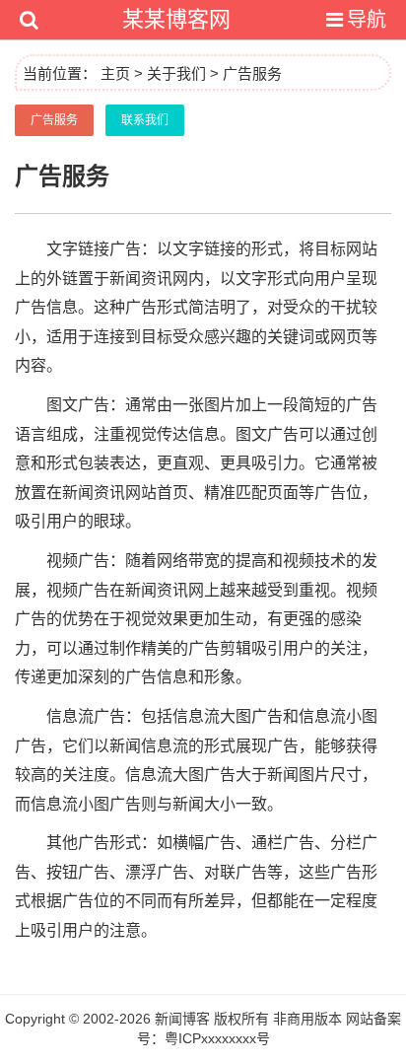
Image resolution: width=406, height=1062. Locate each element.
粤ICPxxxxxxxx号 (217, 1038)
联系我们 (145, 120)
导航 (366, 20)
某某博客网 (176, 19)
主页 (115, 73)
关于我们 (176, 73)
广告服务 (252, 73)
